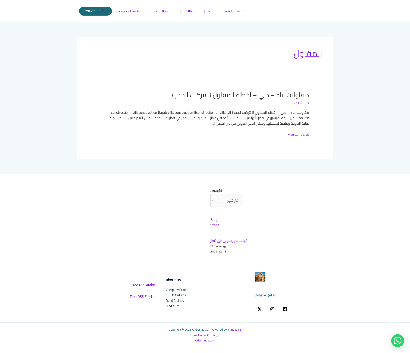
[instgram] (272, 309)
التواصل (208, 11)
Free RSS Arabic (143, 285)
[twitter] (259, 309)
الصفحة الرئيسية (233, 11)
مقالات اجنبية (159, 11)
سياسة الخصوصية (129, 11)
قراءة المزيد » (298, 134)
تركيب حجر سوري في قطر (228, 240)
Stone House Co (200, 335)
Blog (295, 102)
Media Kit (172, 306)
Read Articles (175, 301)
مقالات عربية (186, 11)
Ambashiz (235, 329)
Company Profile (177, 290)
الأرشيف (216, 191)
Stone (214, 225)
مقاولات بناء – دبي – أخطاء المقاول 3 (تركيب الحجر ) (240, 95)
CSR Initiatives (176, 295)
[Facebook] (285, 309)
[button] (95, 11)
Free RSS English (142, 296)
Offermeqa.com (205, 340)
